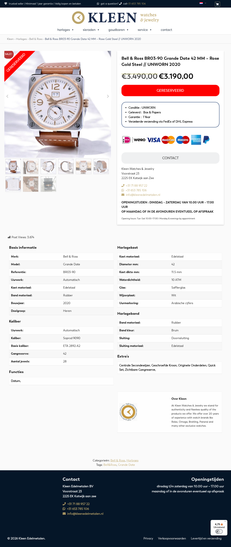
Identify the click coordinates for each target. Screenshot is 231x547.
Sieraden (89, 30)
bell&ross (110, 465)
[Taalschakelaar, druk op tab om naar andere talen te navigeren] (202, 3)
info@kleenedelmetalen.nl (142, 195)
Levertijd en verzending (206, 538)
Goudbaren (116, 30)
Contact (166, 30)
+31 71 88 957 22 (136, 185)
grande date (126, 465)
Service (143, 30)
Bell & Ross (36, 39)
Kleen (10, 39)
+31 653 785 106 (136, 3)
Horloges (63, 30)
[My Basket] (218, 4)
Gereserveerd (170, 90)
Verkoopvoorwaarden (172, 538)
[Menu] (225, 522)
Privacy (148, 538)
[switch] (219, 531)
